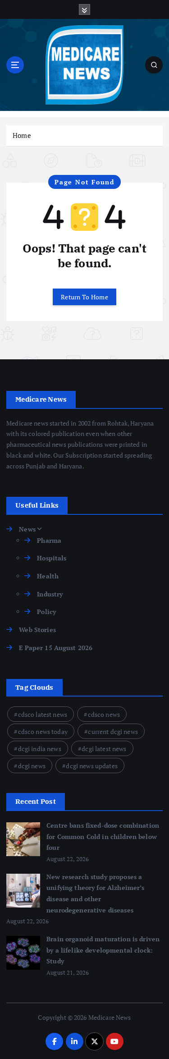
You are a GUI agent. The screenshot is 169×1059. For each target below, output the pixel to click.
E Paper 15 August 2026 (55, 647)
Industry (50, 594)
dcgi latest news (104, 748)
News (27, 529)
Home (22, 135)
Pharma (49, 540)
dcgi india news (39, 748)
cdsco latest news (42, 714)
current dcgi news (112, 731)
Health (48, 576)
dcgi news (32, 765)
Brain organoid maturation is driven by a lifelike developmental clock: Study (103, 950)
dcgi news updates (91, 765)
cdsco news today (43, 731)
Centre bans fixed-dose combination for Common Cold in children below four (102, 836)
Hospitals (51, 558)
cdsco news (104, 714)
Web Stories (37, 629)
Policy (46, 611)
